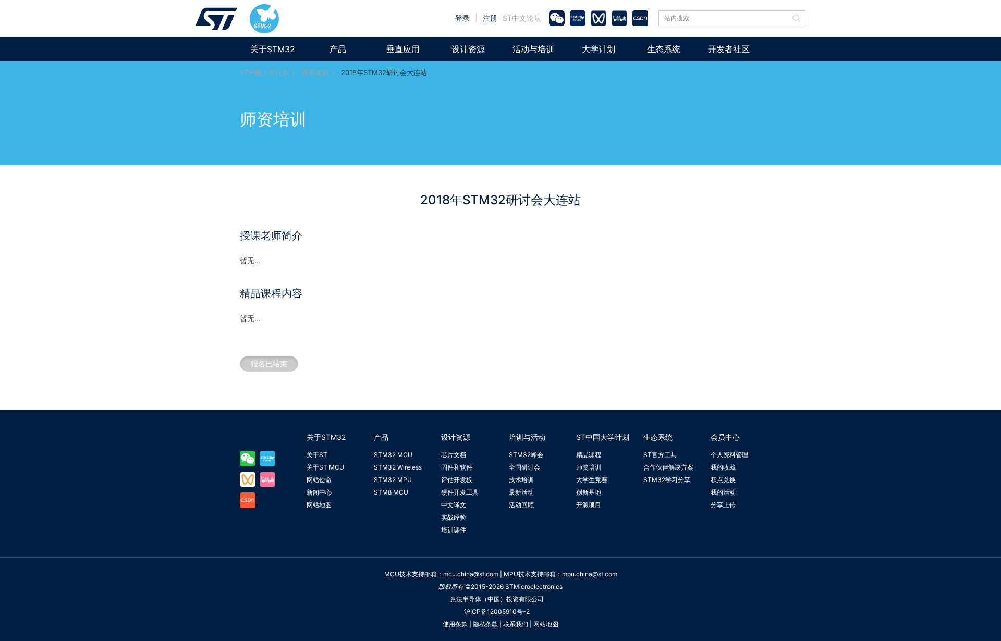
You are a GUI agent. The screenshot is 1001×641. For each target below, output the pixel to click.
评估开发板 (456, 480)
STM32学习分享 (666, 480)
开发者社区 (729, 49)
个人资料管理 (729, 455)
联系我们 (515, 624)
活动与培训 (533, 49)
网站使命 (319, 480)
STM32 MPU (393, 480)
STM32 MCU (393, 455)
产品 (337, 49)
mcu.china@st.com (470, 574)
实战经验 (453, 517)
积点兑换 (723, 480)
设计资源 (468, 49)
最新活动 (521, 492)
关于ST (317, 455)
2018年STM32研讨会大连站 (384, 72)
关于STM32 (272, 49)
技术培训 (521, 480)
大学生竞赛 (591, 480)
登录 (462, 18)
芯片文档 (453, 455)
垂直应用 (403, 49)
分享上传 (723, 505)
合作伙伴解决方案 (668, 467)
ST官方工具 (660, 455)
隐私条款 (485, 624)
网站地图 (319, 505)
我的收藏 (723, 467)
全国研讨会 (524, 467)
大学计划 (598, 49)
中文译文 (453, 505)
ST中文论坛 (522, 18)
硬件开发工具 (460, 492)
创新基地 (588, 492)
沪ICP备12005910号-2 (497, 611)
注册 (490, 18)
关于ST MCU (325, 467)
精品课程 (588, 455)
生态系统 (663, 49)
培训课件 (453, 530)
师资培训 (314, 72)
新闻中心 (319, 492)
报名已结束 (269, 363)
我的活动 (723, 492)
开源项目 (588, 505)
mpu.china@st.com (589, 574)
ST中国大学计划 (264, 72)
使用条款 (455, 624)
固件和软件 (456, 467)
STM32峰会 (526, 455)
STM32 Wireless (398, 467)
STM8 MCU (391, 492)
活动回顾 (521, 505)
